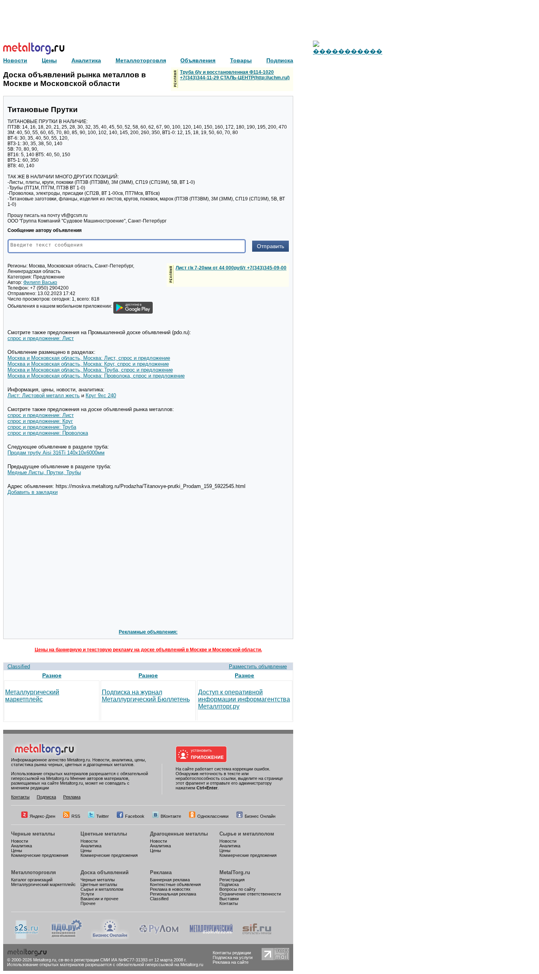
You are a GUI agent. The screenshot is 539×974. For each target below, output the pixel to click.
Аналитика (21, 845)
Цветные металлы (103, 834)
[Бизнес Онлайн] (110, 937)
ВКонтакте (171, 816)
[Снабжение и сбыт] (27, 937)
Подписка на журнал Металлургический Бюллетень (146, 696)
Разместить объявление (258, 666)
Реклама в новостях (170, 889)
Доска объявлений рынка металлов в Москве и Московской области (74, 79)
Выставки (229, 898)
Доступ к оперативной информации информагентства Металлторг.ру (244, 699)
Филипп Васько (40, 282)
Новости (19, 841)
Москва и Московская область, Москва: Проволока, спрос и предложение (96, 376)
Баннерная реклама (170, 879)
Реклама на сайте (231, 962)
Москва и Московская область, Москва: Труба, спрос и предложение (90, 370)
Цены (16, 850)
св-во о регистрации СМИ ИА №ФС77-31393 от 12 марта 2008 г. (122, 959)
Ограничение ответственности (250, 894)
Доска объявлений (104, 872)
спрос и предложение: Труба (41, 427)
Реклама (71, 797)
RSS (75, 816)
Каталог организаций (31, 879)
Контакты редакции (232, 952)
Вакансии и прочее (99, 898)
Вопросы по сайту (237, 889)
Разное (52, 675)
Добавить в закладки (32, 492)
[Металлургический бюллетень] (211, 937)
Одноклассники (212, 816)
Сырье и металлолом (246, 834)
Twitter (102, 816)
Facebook (134, 816)
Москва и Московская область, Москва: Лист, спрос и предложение (88, 358)
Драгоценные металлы (179, 834)
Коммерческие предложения (39, 855)
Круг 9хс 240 (101, 395)
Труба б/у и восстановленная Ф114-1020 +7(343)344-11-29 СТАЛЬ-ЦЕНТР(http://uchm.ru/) (235, 74)
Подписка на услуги (233, 957)
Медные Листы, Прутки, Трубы (44, 472)
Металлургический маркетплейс (32, 696)
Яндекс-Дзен (42, 816)
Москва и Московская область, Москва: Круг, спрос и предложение (88, 364)
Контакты (20, 797)
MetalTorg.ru (234, 872)
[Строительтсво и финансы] (257, 937)
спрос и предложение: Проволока (47, 433)
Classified (18, 666)
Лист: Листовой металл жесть (43, 395)
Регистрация (232, 879)
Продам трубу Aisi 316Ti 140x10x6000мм (56, 453)
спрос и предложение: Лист (40, 338)
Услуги (87, 894)
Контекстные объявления (175, 884)
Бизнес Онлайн (260, 816)
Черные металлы (33, 834)
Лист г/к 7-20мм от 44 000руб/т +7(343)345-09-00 (231, 268)
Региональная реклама (173, 894)
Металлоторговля (33, 872)
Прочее (87, 903)
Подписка (46, 797)
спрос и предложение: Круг (40, 421)
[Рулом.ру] (159, 937)
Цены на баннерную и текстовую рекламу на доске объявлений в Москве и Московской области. (148, 649)
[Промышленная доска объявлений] (67, 937)
